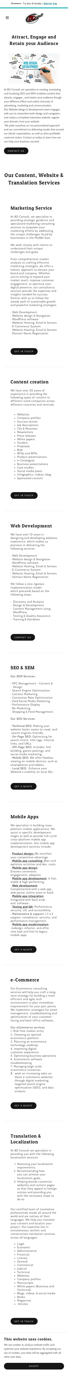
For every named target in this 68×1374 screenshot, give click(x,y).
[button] (5, 17)
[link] (34, 17)
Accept (34, 1366)
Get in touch (24, 351)
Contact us (16, 151)
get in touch (24, 1321)
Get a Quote (24, 786)
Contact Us (23, 637)
